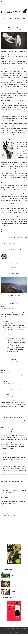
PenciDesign (24, 628)
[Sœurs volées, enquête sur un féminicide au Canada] (5, 592)
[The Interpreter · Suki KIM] (14, 285)
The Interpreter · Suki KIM (14, 295)
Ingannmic (4, 497)
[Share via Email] (20, 249)
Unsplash (13, 243)
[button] (2, 287)
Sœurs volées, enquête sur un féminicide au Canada (18, 590)
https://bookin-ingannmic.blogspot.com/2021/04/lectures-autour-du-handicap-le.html (13, 505)
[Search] (26, 2)
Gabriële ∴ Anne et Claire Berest (19, 582)
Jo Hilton (8, 243)
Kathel (3, 371)
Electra (10, 254)
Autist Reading (6, 394)
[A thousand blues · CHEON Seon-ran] (5, 575)
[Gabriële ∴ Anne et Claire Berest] (5, 584)
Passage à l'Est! (6, 427)
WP (14, 629)
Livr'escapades (5, 477)
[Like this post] (19, 249)
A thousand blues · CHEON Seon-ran (17, 574)
